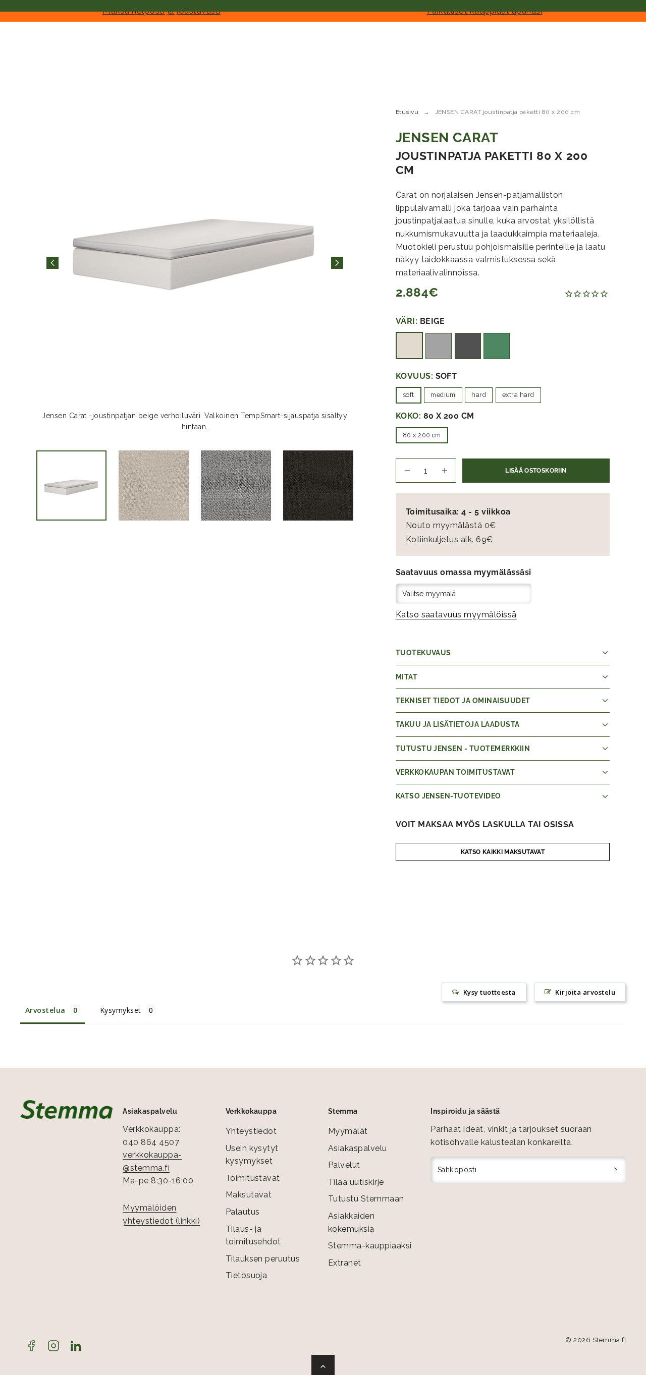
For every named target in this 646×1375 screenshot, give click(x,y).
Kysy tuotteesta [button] (489, 992)
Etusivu (407, 112)
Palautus (243, 1212)
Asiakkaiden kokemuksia (351, 1222)
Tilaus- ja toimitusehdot (253, 1235)
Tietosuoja (246, 1275)
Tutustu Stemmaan (366, 1199)
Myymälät (348, 1131)
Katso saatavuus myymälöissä (456, 614)
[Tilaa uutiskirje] (616, 1170)
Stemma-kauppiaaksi (370, 1245)
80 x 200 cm (422, 435)
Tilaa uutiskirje (356, 1182)
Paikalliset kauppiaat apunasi (485, 11)
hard (478, 394)
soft (408, 394)
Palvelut (344, 1165)
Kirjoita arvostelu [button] (585, 992)
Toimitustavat (253, 1178)
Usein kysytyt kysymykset (252, 1154)
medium (443, 394)
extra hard (518, 394)
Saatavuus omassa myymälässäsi (463, 572)
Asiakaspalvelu (357, 1148)
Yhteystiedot (251, 1131)
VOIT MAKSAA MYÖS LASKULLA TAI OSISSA (485, 824)
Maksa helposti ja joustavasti (161, 11)
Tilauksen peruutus (263, 1259)
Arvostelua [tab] (45, 1010)
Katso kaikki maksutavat (503, 851)
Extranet (344, 1263)
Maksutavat (249, 1194)
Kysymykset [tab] (120, 1010)
